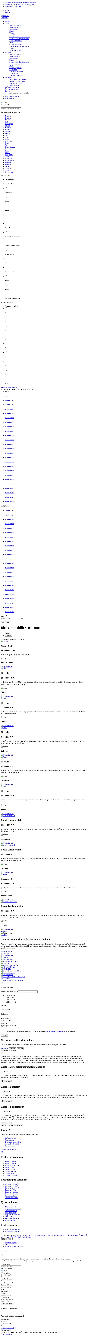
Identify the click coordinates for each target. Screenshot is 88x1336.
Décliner (20, 1048)
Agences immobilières (12, 1229)
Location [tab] (8, 635)
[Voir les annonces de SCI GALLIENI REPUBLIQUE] (13, 977)
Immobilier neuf (10, 1220)
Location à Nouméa (12, 1184)
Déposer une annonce (8, 1149)
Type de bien (6, 1275)
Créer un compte (10, 1138)
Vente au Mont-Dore (12, 1165)
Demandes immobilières (13, 1142)
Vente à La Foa (10, 1169)
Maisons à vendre (11, 1207)
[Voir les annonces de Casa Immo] (5, 979)
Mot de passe (6, 1324)
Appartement (13, 29)
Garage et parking (15, 44)
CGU (7, 1245)
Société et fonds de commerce (19, 37)
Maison (11, 31)
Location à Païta (10, 1190)
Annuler (4, 1125)
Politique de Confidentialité (56, 1031)
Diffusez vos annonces (12, 1231)
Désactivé (6, 1091)
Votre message (6, 1018)
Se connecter (9, 1140)
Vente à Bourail (10, 1171)
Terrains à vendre (11, 1211)
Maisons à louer (10, 1213)
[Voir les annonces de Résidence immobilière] (9, 965)
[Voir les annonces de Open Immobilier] (7, 959)
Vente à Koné (9, 1173)
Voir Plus (4, 931)
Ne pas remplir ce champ (9, 991)
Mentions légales (11, 1243)
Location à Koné (11, 1196)
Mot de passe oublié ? (8, 1328)
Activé (5, 1071)
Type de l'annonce (7, 1269)
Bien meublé (13, 73)
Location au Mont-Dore (13, 1188)
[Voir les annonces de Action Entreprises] (8, 973)
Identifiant (5, 1320)
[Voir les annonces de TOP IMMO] (6, 969)
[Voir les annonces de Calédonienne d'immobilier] (11, 971)
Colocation (13, 70)
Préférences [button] (5, 1048)
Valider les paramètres (15, 1125)
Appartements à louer (12, 1215)
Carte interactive (14, 27)
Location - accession (16, 75)
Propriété (12, 35)
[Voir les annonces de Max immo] (5, 963)
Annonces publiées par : (9, 639)
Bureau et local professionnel (19, 39)
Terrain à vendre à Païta (23, 1237)
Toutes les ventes (11, 1175)
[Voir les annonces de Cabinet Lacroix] (7, 955)
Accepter (13, 1048)
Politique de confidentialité (14, 1246)
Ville (2, 1289)
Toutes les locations (11, 1198)
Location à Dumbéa (12, 1186)
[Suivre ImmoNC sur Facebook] (2, 1152)
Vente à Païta (9, 1167)
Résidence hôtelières (12, 1218)
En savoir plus (6, 1081)
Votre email (5, 1010)
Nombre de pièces (7, 1279)
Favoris (16, 6)
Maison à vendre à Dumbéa (49, 1235)
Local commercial (15, 41)
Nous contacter (10, 1146)
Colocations (9, 1216)
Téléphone (4, 1014)
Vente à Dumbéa (10, 1163)
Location (7, 104)
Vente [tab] (8, 633)
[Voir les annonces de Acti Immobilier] (7, 975)
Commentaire (5, 1297)
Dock (11, 43)
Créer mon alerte (7, 1304)
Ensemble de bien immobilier (19, 46)
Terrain (11, 33)
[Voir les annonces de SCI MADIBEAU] (8, 967)
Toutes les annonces (16, 25)
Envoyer (4, 1035)
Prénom (4, 1006)
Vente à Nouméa (10, 1162)
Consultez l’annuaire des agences (12, 980)
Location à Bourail (11, 1194)
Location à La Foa (11, 1192)
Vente (7, 23)
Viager (11, 48)
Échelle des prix (7, 1283)
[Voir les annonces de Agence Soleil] (6, 951)
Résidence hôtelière (16, 72)
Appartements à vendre (13, 1209)
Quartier (3, 1293)
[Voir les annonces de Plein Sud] (5, 953)
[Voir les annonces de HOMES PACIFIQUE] (9, 961)
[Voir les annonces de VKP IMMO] (6, 957)
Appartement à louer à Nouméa (70, 1235)
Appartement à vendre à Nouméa (28, 1235)
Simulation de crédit (16, 83)
